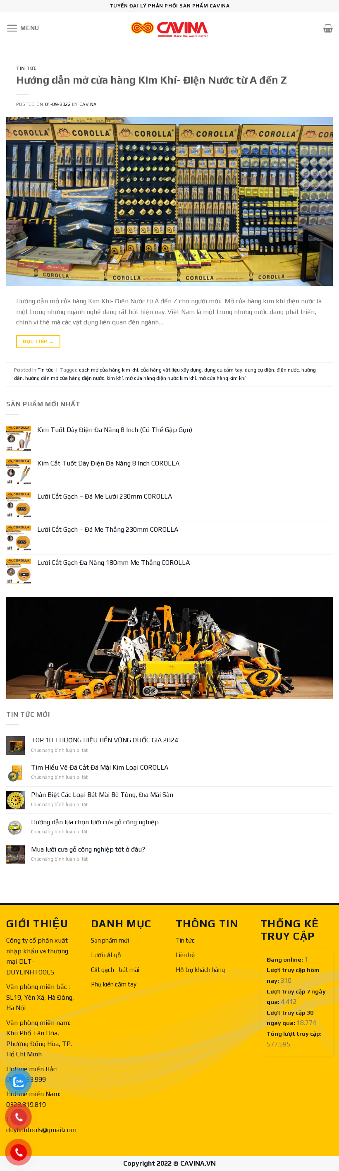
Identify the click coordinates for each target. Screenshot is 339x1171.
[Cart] (328, 28)
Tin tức (185, 940)
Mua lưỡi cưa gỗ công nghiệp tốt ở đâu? (88, 849)
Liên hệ (185, 954)
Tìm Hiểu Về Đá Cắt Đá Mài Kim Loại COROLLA (99, 768)
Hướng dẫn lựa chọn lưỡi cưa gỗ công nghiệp (95, 822)
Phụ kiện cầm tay (113, 984)
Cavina (87, 104)
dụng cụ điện (259, 370)
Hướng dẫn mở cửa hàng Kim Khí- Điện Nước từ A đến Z (151, 80)
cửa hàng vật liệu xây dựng (171, 370)
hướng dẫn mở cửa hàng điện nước (64, 378)
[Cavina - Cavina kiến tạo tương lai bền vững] (169, 28)
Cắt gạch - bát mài (115, 969)
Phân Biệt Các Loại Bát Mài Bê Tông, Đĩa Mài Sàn (102, 795)
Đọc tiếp (38, 341)
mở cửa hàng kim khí (222, 378)
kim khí (115, 378)
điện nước (288, 370)
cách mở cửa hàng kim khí (108, 370)
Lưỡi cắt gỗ (106, 954)
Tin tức (26, 68)
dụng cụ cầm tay (223, 370)
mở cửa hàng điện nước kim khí (160, 378)
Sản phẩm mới (110, 940)
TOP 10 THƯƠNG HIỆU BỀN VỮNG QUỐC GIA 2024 (104, 740)
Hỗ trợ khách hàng (200, 969)
